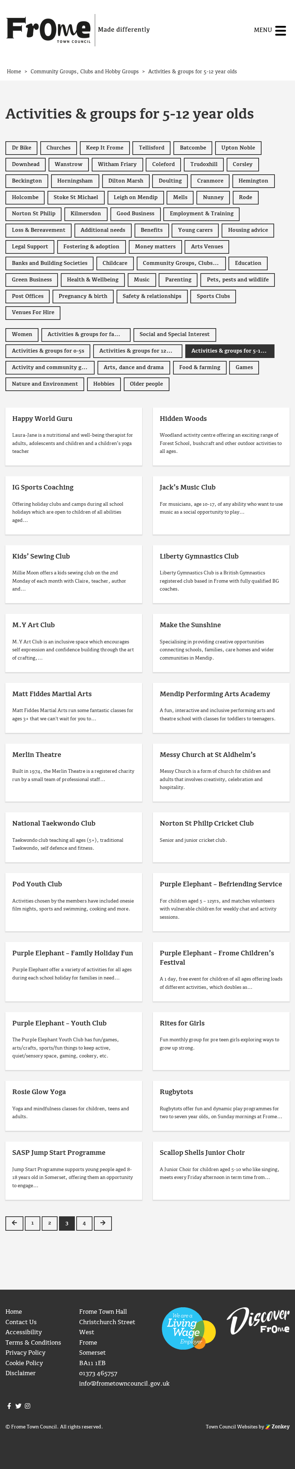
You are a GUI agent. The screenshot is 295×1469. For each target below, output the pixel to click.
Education (248, 263)
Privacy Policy (25, 1353)
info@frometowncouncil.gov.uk (124, 1384)
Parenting (178, 280)
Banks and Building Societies (49, 263)
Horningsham (75, 181)
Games (244, 368)
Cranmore (210, 181)
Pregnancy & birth (83, 296)
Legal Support (30, 247)
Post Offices (28, 296)
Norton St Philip (33, 214)
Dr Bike (21, 148)
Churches (58, 148)
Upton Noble (238, 148)
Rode (245, 198)
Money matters (155, 247)
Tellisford (151, 148)
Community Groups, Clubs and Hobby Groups (184, 263)
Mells (180, 198)
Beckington (27, 181)
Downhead (26, 164)
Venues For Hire (33, 313)
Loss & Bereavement (38, 230)
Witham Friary (117, 164)
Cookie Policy (24, 1363)
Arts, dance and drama (134, 368)
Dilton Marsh (125, 181)
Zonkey (280, 1427)
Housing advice (248, 230)
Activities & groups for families (88, 335)
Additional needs (103, 230)
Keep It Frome (104, 148)
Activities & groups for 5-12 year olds (232, 351)
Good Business (135, 214)
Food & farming (199, 368)
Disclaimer (20, 1373)
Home (13, 1312)
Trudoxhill (204, 164)
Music (142, 280)
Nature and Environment (45, 384)
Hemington (253, 181)
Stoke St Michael (76, 198)
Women (22, 335)
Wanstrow (68, 164)
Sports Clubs (213, 296)
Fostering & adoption (91, 247)
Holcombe (25, 198)
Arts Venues (207, 247)
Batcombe (193, 148)
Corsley (243, 164)
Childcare (115, 263)
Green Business (32, 280)
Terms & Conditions (33, 1343)
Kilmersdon (86, 214)
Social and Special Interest (175, 335)
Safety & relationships (152, 296)
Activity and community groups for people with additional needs (53, 368)
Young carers (195, 230)
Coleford (163, 164)
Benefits (152, 230)
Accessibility (23, 1332)
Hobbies (103, 384)
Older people (146, 384)
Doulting (170, 181)
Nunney (213, 198)
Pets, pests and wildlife (238, 280)
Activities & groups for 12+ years (140, 351)
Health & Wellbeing (92, 280)
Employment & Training (201, 214)
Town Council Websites (232, 1427)
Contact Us (21, 1322)
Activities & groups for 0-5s (48, 351)
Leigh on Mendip (136, 198)
